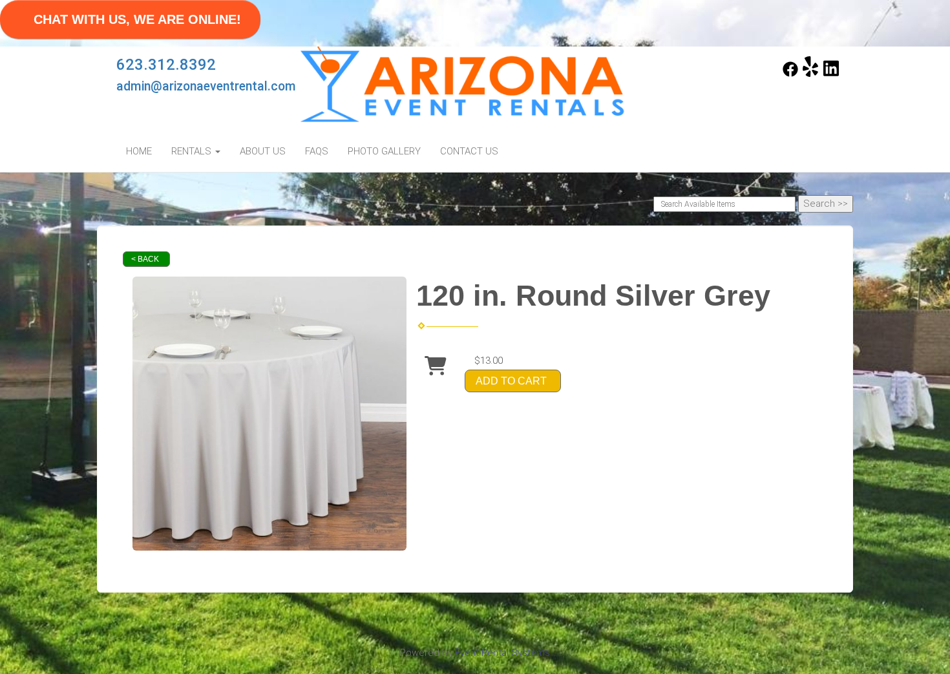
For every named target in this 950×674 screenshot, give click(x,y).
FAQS (316, 151)
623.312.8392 (166, 65)
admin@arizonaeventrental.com (206, 86)
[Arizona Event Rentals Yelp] (810, 73)
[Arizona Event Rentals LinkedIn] (831, 73)
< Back (145, 259)
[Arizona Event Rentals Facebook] (790, 73)
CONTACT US (469, 151)
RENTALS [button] (192, 151)
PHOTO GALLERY (384, 151)
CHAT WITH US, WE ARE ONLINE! (137, 19)
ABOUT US (263, 151)
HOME (139, 151)
